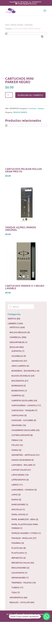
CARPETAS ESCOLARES (22, 400)
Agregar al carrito (30, 95)
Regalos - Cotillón (20, 602)
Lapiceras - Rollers (21, 464)
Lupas (14, 494)
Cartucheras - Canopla (24, 405)
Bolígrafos (17, 380)
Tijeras (15, 587)
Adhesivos (17, 360)
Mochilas (16, 509)
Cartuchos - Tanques (36, 108)
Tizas (14, 592)
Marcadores (18, 504)
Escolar (20, 24)
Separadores (18, 577)
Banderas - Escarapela (23, 370)
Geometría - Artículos (23, 454)
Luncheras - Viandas (22, 489)
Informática (16, 597)
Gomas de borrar (21, 459)
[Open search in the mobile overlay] (26, 306)
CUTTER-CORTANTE (20, 435)
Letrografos (18, 479)
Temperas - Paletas (21, 582)
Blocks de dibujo (20, 375)
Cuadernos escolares (23, 430)
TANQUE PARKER (20, 112)
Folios (15, 445)
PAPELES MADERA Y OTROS (24, 533)
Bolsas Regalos (18, 332)
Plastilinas (17, 552)
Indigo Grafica (20, 614)
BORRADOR (17, 385)
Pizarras (16, 542)
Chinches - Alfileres (22, 420)
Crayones (16, 425)
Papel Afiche (18, 514)
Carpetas (16, 395)
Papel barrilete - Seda (23, 519)
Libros (15, 484)
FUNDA (14, 450)
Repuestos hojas (20, 562)
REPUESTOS (17, 557)
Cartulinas (17, 415)
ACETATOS (16, 350)
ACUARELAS (17, 355)
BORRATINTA (17, 390)
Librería (13, 24)
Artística (15, 327)
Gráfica (12, 318)
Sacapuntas (17, 572)
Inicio (7, 24)
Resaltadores (18, 567)
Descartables (17, 342)
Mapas (14, 499)
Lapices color (19, 469)
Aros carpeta (18, 365)
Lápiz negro (17, 474)
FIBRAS (14, 440)
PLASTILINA (17, 547)
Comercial (15, 337)
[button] (46, 616)
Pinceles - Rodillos (21, 538)
